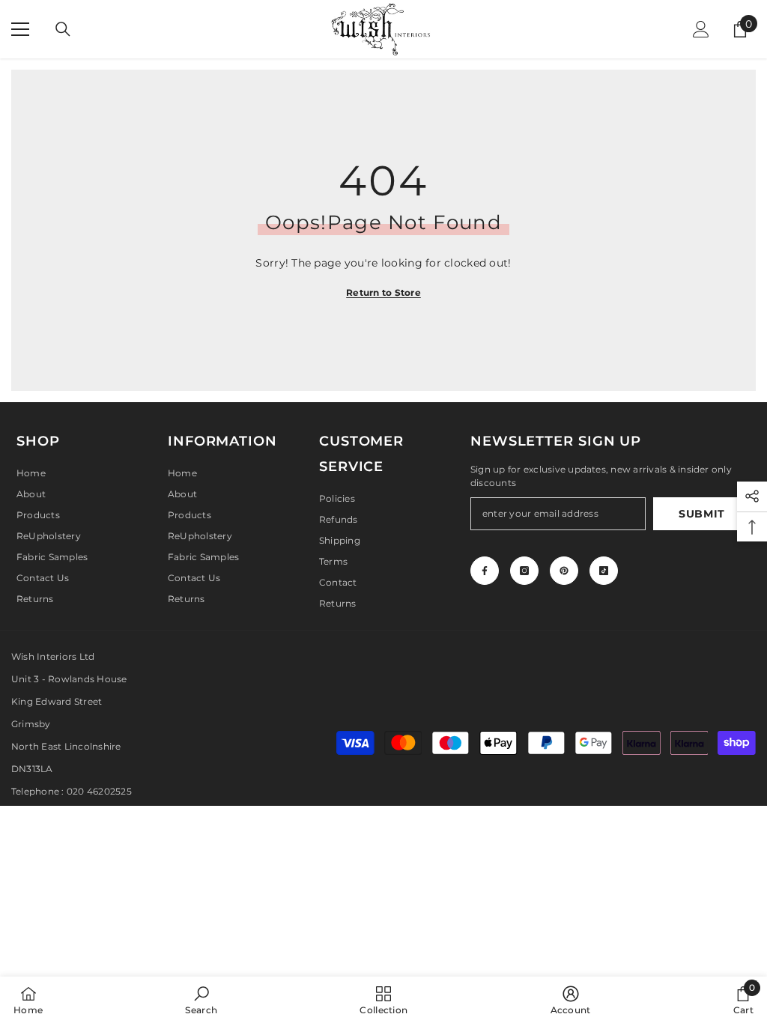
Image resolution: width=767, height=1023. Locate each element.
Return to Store (383, 292)
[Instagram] (524, 570)
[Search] (63, 29)
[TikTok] (603, 570)
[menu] (20, 29)
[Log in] (701, 29)
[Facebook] (484, 570)
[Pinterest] (564, 570)
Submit (702, 513)
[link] (201, 1000)
